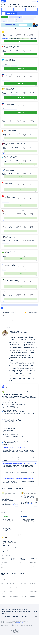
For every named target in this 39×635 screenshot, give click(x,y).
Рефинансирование (19, 19)
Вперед (7, 307)
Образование (34, 611)
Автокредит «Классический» (10, 251)
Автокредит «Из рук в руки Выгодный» (12, 74)
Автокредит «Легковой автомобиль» (11, 117)
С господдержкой (4, 562)
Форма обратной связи (6, 616)
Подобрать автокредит (11, 13)
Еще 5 (4, 275)
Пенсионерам (3, 564)
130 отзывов (8, 60)
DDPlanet (17, 632)
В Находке (31, 593)
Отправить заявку (21, 41)
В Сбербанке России (4, 583)
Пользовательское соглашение (20, 622)
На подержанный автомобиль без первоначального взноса (33, 566)
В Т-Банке (2, 585)
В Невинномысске (4, 594)
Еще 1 (4, 153)
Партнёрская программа (20, 611)
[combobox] (23, 9)
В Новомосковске (13, 598)
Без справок (10, 21)
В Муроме (12, 591)
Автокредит (6, 31)
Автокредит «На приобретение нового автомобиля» (14, 143)
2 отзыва (7, 131)
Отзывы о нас (13, 609)
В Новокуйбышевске (4, 598)
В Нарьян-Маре (22, 593)
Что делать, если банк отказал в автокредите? (12, 470)
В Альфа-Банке (32, 583)
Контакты (8, 609)
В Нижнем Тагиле (23, 596)
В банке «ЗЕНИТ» (4, 587)
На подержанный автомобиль (7, 19)
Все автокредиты (4, 599)
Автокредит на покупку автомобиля (11, 182)
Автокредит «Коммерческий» (10, 130)
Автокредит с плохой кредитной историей (4, 560)
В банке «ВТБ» (12, 583)
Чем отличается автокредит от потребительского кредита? (15, 447)
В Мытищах (22, 591)
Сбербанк (17, 21)
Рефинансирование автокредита (10, 291)
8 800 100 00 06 (26, 524)
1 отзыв (7, 237)
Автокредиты (6, 602)
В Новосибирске (32, 598)
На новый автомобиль (29, 19)
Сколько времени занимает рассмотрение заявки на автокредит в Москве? (18, 478)
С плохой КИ (4, 21)
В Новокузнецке (32, 596)
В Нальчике (12, 593)
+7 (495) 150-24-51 (24, 616)
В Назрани (2, 593)
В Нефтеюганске (23, 594)
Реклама (19, 609)
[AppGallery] (36, 631)
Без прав (2, 567)
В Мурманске (3, 591)
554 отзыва (8, 47)
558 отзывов (8, 89)
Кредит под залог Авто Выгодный (11, 103)
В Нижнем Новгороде (14, 596)
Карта (23, 609)
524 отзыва (8, 104)
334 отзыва (8, 75)
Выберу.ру (5, 386)
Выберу (2, 602)
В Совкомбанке (13, 585)
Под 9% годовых (23, 574)
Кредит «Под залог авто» (9, 88)
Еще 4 (4, 140)
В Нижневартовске (32, 594)
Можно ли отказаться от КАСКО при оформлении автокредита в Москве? (18, 456)
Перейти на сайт (21, 97)
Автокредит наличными (9, 59)
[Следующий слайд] (37, 499)
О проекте (3, 609)
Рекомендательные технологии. (16, 624)
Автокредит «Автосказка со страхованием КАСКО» (14, 210)
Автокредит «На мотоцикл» (9, 264)
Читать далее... (15, 504)
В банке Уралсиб (23, 585)
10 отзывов (8, 197)
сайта (25, 609)
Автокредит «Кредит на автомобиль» (11, 46)
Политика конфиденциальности (7, 611)
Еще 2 (4, 301)
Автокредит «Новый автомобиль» (11, 156)
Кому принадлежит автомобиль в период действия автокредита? (16, 463)
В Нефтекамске (13, 594)
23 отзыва (8, 265)
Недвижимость (4, 613)
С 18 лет (2, 565)
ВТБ (21, 21)
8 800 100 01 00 (6, 545)
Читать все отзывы (33, 488)
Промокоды (28, 611)
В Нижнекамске (3, 596)
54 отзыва (8, 157)
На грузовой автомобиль (32, 569)
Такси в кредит (23, 562)
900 (4, 524)
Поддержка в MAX (15, 616)
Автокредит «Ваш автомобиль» (10, 279)
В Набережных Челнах (33, 591)
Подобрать (21, 125)
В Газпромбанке (23, 583)
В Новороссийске (23, 598)
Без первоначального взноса (29, 17)
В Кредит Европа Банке (14, 587)
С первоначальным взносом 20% (4, 579)
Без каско (12, 574)
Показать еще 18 (19, 304)
